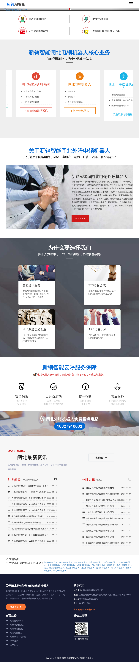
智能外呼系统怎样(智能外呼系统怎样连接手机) (27, 485)
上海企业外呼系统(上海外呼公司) (98, 512)
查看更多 (80, 218)
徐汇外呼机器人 (80, 562)
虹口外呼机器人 (69, 565)
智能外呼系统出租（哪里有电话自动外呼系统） (101, 500)
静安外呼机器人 (110, 562)
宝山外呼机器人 (99, 565)
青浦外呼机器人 (102, 567)
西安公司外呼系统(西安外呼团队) (98, 487)
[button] (70, 9)
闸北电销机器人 (15, 624)
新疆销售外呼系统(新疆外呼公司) (98, 536)
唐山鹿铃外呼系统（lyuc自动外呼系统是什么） (27, 540)
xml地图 (90, 609)
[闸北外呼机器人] (16, 4)
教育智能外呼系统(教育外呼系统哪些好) (101, 493)
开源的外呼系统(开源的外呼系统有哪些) (101, 542)
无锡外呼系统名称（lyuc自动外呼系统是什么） (27, 504)
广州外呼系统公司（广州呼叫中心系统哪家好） (27, 491)
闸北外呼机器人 (54, 565)
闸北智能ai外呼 (15, 620)
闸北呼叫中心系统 (16, 636)
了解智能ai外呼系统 (25, 111)
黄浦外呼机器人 (50, 562)
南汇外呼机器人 (117, 567)
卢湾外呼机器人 (65, 562)
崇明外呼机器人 (60, 570)
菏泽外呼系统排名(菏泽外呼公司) (98, 506)
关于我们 (12, 644)
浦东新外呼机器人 (57, 567)
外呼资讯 (12, 640)
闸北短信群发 (14, 632)
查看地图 (79, 609)
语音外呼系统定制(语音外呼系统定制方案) (101, 518)
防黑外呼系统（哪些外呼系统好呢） (25, 522)
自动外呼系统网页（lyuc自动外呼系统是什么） (27, 510)
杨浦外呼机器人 (84, 565)
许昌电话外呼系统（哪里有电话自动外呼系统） (27, 497)
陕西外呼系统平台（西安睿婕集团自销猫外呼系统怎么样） (27, 534)
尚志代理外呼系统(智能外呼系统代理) (100, 524)
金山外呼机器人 (87, 567)
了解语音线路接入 (113, 114)
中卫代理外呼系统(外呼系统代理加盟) (25, 516)
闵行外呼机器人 (114, 565)
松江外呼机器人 (73, 567)
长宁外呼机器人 (95, 562)
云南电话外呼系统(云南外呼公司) (98, 530)
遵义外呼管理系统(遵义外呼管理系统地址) (27, 528)
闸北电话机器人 (15, 628)
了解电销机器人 (69, 111)
